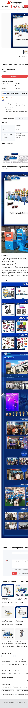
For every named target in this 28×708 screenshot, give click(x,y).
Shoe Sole (3, 659)
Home (2, 10)
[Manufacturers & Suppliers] (14, 2)
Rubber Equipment (7, 687)
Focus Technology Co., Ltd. (18, 702)
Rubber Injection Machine (8, 694)
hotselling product (5, 661)
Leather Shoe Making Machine (10, 680)
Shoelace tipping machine (21, 659)
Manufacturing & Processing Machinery (13, 10)
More (2, 697)
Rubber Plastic (17, 687)
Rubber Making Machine (8, 690)
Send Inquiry (14, 76)
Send (14, 573)
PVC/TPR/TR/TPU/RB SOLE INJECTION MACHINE (8, 664)
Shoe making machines (20, 661)
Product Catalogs (22, 656)
